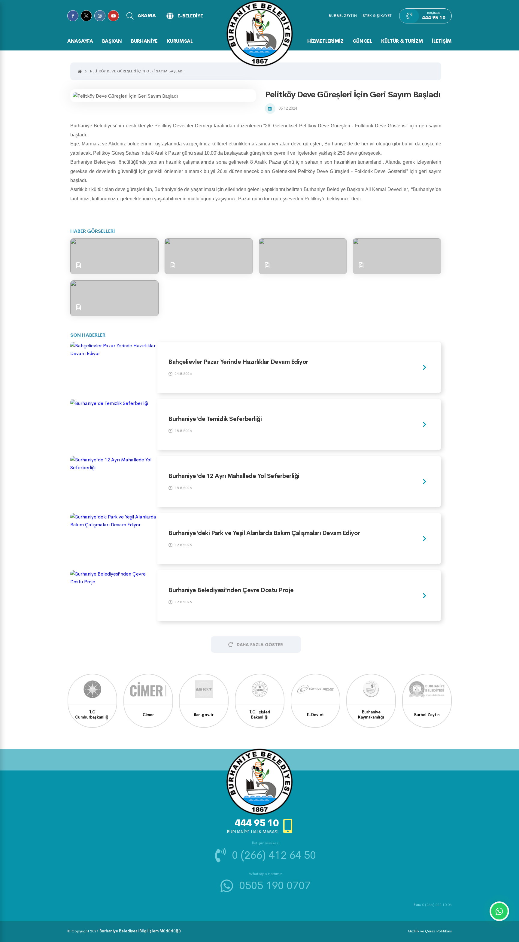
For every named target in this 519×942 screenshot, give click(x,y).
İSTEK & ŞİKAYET (376, 15)
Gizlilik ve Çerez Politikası (430, 931)
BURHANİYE (144, 41)
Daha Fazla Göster (260, 644)
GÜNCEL (362, 41)
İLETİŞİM (442, 41)
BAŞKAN (112, 41)
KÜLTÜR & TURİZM (402, 41)
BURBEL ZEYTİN (343, 15)
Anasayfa (80, 41)
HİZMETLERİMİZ (325, 41)
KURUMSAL (180, 41)
